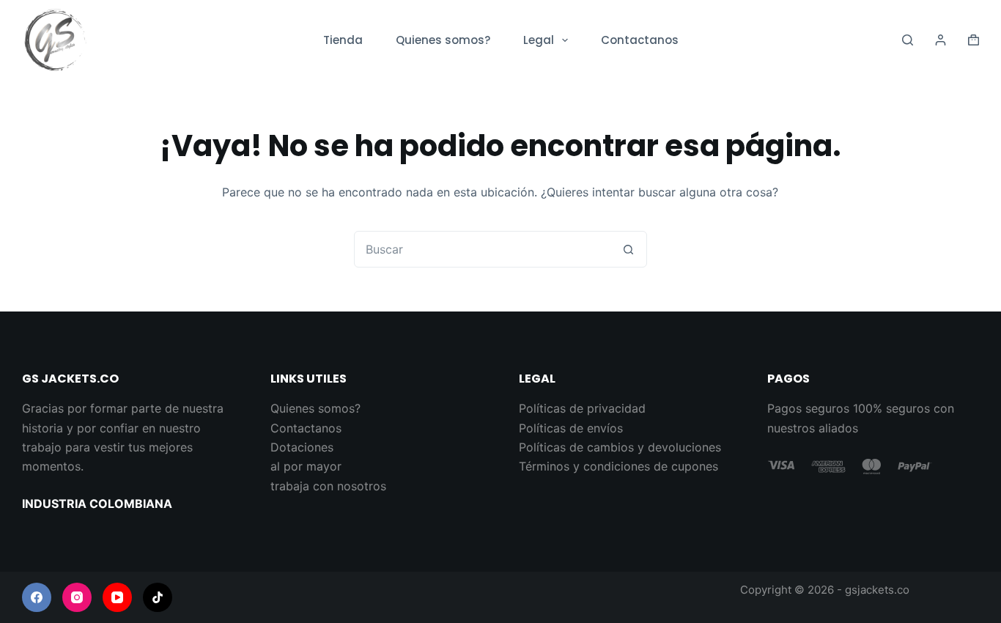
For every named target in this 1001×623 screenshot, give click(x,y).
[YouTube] (117, 597)
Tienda (343, 40)
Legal (538, 40)
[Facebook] (36, 597)
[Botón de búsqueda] (628, 249)
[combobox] (483, 249)
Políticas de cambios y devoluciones (620, 447)
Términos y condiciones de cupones (618, 466)
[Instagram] (77, 597)
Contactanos (640, 40)
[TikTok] (157, 597)
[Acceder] (940, 39)
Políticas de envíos (571, 428)
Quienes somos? (443, 40)
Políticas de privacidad (582, 408)
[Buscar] (907, 39)
